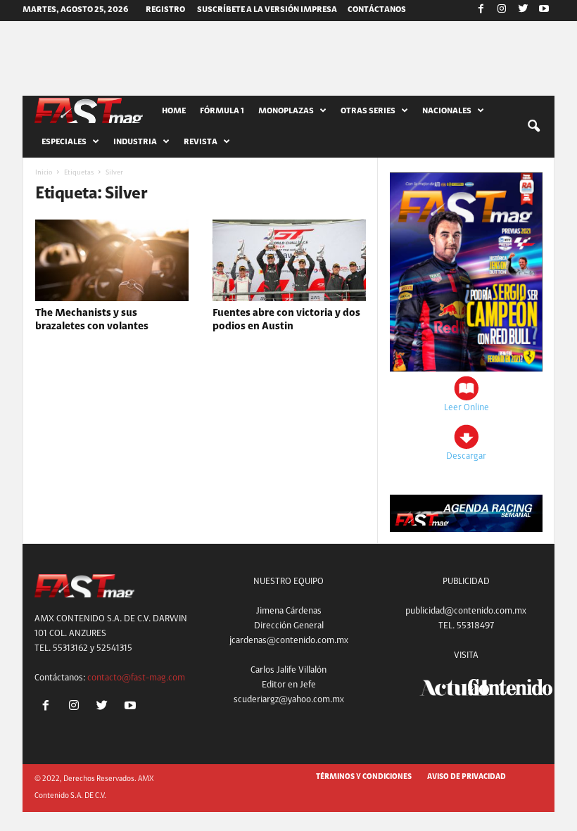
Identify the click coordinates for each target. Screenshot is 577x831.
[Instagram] (501, 10)
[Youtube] (543, 10)
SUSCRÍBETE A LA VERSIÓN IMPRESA (267, 10)
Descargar (466, 456)
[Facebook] (480, 10)
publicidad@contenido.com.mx (465, 611)
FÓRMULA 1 (222, 111)
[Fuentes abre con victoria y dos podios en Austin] (289, 260)
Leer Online (466, 407)
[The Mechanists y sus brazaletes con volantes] (112, 260)
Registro (165, 10)
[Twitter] (522, 10)
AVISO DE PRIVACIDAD (466, 777)
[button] (533, 126)
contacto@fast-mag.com (136, 678)
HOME (174, 111)
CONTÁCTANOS (377, 10)
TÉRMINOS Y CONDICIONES (364, 777)
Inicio (43, 173)
